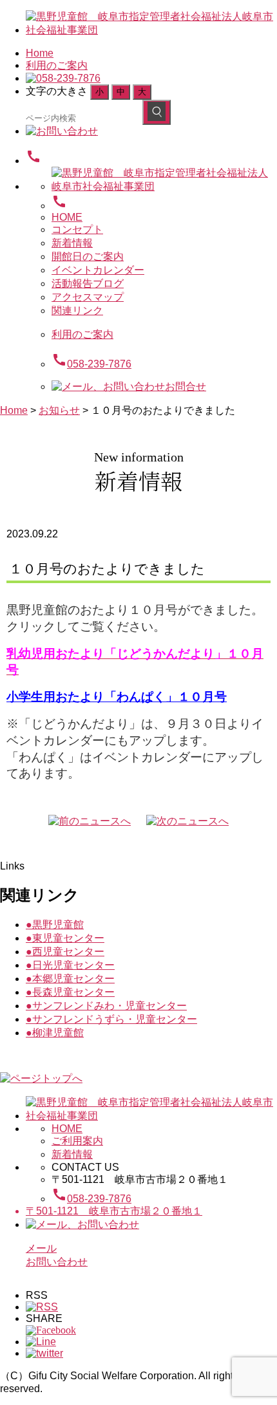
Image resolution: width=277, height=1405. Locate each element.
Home (39, 53)
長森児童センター (70, 992)
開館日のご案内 (88, 256)
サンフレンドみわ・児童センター (106, 1005)
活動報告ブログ (88, 283)
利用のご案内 (57, 65)
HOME (67, 217)
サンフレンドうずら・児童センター (111, 1019)
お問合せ (185, 386)
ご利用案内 (77, 1140)
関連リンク (77, 310)
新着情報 (72, 242)
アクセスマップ (88, 297)
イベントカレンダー (98, 270)
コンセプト (77, 229)
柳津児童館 (55, 1032)
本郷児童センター (70, 978)
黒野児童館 (55, 924)
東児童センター (65, 938)
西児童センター (65, 951)
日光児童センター (70, 965)
